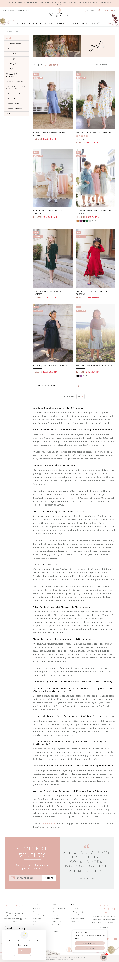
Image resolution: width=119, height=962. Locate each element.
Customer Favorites (15, 82)
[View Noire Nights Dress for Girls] (53, 258)
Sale (9, 114)
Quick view (53, 126)
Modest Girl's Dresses (16, 94)
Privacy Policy (50, 959)
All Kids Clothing (13, 44)
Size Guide (56, 925)
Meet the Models (58, 928)
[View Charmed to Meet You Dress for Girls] (95, 178)
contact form (48, 823)
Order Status (56, 921)
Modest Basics (13, 49)
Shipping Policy (57, 915)
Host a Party (75, 921)
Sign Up (49, 878)
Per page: (69, 396)
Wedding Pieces (13, 64)
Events (35, 921)
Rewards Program (40, 915)
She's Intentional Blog (104, 909)
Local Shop (37, 918)
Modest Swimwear (14, 109)
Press (35, 925)
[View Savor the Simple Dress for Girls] (53, 100)
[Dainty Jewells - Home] (59, 12)
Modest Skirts (13, 104)
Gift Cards (9, 10)
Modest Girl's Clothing (12, 75)
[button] (103, 957)
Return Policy (57, 918)
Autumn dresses (16, 2)
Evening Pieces (13, 59)
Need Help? (23, 10)
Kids (16, 31)
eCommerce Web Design (72, 957)
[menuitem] (10, 23)
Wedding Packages (77, 912)
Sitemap (71, 959)
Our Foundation (39, 912)
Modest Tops (12, 99)
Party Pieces (12, 69)
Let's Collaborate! (77, 915)
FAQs (54, 912)
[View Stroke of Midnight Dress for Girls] (95, 258)
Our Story (36, 908)
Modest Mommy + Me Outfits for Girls (15, 88)
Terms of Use (62, 959)
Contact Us (56, 931)
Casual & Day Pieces (15, 54)
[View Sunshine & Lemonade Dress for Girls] (95, 100)
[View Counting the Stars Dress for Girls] (53, 333)
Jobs (34, 928)
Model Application (77, 918)
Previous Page (46, 386)
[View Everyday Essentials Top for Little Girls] (95, 333)
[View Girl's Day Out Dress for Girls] (53, 178)
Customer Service (58, 908)
